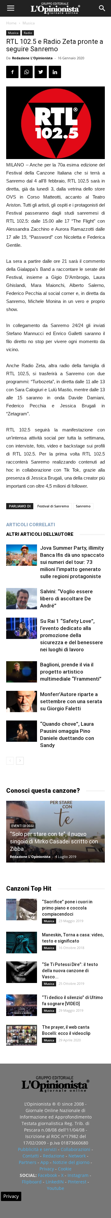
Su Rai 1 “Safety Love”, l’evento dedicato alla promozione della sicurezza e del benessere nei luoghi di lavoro (71, 635)
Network (77, 1156)
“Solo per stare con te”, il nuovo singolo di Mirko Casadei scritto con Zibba (54, 841)
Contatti (31, 1156)
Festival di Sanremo (53, 506)
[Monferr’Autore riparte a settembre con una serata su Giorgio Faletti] (21, 701)
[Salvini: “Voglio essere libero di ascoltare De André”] (21, 598)
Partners (27, 1162)
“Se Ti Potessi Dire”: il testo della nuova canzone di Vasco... (70, 970)
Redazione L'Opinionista (32, 58)
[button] (102, 8)
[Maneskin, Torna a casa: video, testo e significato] (21, 942)
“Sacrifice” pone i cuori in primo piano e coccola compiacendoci (67, 908)
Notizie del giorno (71, 1162)
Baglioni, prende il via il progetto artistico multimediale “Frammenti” (70, 672)
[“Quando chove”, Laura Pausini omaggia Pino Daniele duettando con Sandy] (21, 731)
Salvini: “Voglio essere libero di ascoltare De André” (66, 598)
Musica (29, 23)
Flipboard (32, 1182)
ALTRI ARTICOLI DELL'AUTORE (39, 534)
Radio (28, 33)
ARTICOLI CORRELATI (30, 524)
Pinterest (77, 1182)
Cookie (65, 1169)
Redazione (53, 1156)
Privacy (46, 1169)
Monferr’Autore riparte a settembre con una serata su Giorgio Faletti (71, 701)
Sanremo (83, 506)
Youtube (55, 1188)
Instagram (78, 1175)
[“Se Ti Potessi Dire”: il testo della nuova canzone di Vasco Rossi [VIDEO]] (21, 972)
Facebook (47, 1175)
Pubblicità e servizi (37, 1149)
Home (11, 23)
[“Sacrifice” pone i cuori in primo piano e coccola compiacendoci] (21, 909)
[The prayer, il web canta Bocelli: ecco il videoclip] (21, 1035)
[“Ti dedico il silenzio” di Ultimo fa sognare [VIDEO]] (21, 1005)
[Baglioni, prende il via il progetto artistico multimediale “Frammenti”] (21, 671)
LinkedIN (55, 1182)
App (44, 1162)
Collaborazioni (75, 1149)
